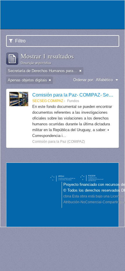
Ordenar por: (83, 80)
